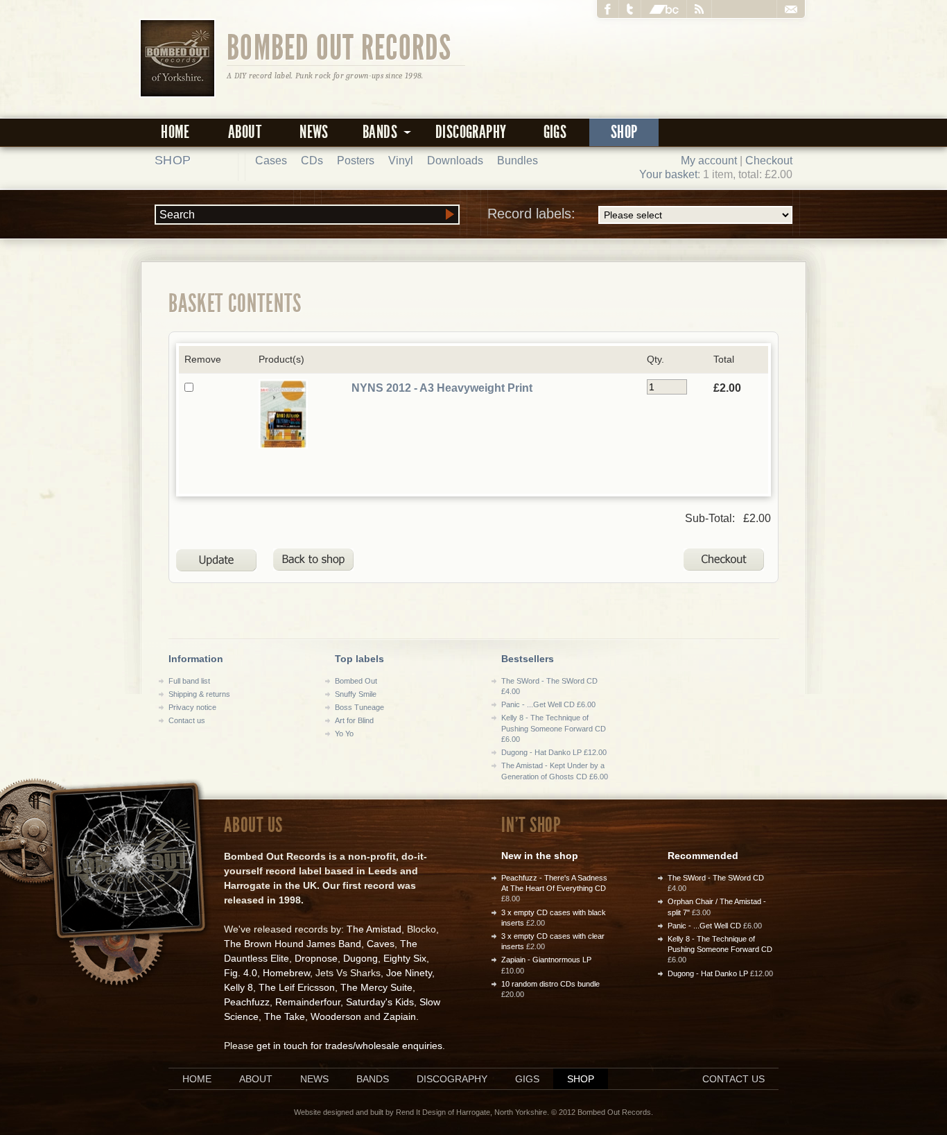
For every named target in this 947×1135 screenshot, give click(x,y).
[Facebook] (608, 9)
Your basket (668, 174)
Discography (470, 132)
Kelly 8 (238, 987)
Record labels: (531, 213)
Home (175, 132)
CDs (312, 160)
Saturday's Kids (380, 1001)
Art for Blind (354, 720)
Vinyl (400, 160)
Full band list (189, 681)
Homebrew (286, 972)
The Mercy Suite (376, 987)
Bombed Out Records (339, 46)
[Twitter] (630, 9)
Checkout (768, 160)
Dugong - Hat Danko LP (708, 973)
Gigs (555, 132)
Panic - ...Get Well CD (704, 925)
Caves (380, 943)
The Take (284, 1016)
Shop (624, 132)
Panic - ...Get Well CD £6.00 (548, 704)
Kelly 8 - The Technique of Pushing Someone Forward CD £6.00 (553, 728)
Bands (372, 1078)
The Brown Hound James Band (292, 943)
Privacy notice (192, 707)
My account (709, 160)
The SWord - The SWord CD (716, 878)
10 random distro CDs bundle (550, 984)
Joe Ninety (409, 972)
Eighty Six (404, 958)
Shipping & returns (199, 694)
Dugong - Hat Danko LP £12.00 (554, 752)
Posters (355, 160)
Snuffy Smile (355, 694)
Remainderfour (307, 1001)
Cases (271, 160)
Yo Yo (344, 733)
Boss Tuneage (359, 707)
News (314, 132)
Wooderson (336, 1016)
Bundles (517, 160)
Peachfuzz (247, 1001)
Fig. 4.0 (240, 972)
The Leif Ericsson (297, 987)
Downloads (455, 160)
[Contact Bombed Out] (790, 9)
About (244, 132)
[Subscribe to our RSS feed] (699, 9)
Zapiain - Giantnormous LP (546, 959)
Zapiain (399, 1016)
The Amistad (374, 929)
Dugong (360, 958)
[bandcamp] (664, 9)
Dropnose (316, 958)
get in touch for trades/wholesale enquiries (349, 1045)
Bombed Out (356, 681)
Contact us (186, 720)
